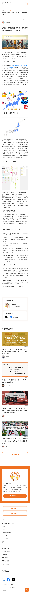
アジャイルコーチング (6, 535)
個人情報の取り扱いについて (8, 584)
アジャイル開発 (5, 538)
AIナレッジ (5, 558)
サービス (4, 529)
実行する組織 (16, 65)
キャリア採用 (5, 564)
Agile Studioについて (8, 523)
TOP (3, 10)
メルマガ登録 (5, 561)
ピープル (3, 526)
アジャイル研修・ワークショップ (8, 532)
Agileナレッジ (6, 549)
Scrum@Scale (9, 67)
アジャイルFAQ (5, 554)
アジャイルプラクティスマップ (8, 551)
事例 (3, 542)
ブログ (7, 10)
